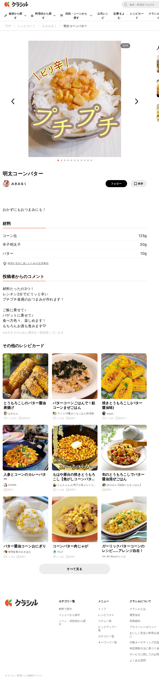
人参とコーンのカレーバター (25, 476)
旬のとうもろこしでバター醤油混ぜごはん (123, 476)
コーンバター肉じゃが (70, 546)
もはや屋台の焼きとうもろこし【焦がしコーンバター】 (74, 476)
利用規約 (135, 621)
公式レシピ (102, 15)
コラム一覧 (105, 621)
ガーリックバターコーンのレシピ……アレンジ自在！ (123, 548)
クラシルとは (138, 608)
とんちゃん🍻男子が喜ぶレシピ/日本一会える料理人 (76, 485)
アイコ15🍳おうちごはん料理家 (75, 413)
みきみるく (19, 183)
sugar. (110, 413)
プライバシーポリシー (143, 627)
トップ (102, 608)
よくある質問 (138, 660)
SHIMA (12, 484)
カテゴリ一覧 (106, 636)
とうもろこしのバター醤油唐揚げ (25, 405)
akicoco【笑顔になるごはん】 (124, 484)
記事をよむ (119, 15)
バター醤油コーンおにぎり (25, 546)
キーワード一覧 (107, 642)
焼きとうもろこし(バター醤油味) (122, 405)
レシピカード (137, 15)
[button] (58, 160)
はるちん (13, 413)
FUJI (60, 551)
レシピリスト (106, 614)
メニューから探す (69, 614)
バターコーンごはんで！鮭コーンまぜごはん (74, 405)
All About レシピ (116, 556)
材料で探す (65, 608)
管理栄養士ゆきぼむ (19, 551)
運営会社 (135, 614)
